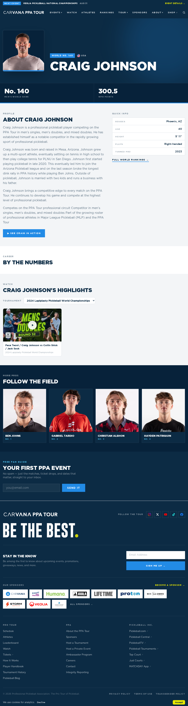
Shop (173, 12)
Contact (70, 666)
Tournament (12, 300)
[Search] (184, 12)
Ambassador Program (79, 655)
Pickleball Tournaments (143, 649)
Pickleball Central (140, 637)
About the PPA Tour (77, 631)
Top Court (136, 655)
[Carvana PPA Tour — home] (24, 12)
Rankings (107, 12)
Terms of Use (143, 694)
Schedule (8, 631)
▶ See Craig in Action (24, 233)
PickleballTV (137, 643)
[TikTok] (173, 514)
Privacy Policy (119, 694)
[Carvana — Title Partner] (15, 593)
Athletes (88, 12)
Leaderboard (11, 643)
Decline (41, 702)
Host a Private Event (78, 649)
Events (56, 12)
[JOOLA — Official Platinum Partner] (80, 593)
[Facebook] (181, 514)
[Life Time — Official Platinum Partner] (103, 593)
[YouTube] (165, 514)
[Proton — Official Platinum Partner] (130, 593)
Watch (72, 12)
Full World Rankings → (130, 159)
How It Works (11, 660)
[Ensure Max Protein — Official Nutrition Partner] (35, 593)
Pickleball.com (138, 631)
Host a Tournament (77, 643)
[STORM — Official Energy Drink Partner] (14, 604)
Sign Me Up (156, 565)
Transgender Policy (170, 694)
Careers (70, 660)
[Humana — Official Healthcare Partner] (56, 593)
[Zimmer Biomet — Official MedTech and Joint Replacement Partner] (59, 604)
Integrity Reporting (77, 672)
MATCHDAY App (140, 666)
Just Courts (137, 660)
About (157, 12)
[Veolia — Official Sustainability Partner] (38, 604)
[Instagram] (149, 514)
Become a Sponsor (170, 585)
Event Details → (175, 3)
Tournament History (14, 672)
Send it (73, 487)
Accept (179, 702)
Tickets (8, 655)
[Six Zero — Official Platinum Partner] (155, 593)
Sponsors (139, 12)
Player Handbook (13, 666)
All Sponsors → (81, 604)
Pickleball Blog (11, 678)
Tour (123, 12)
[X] (157, 514)
